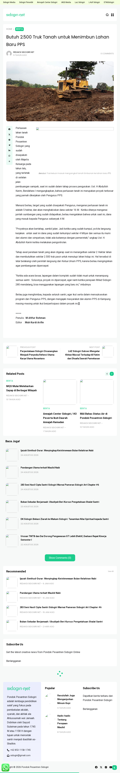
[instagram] (106, 767)
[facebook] (96, 767)
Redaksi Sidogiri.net (23, 52)
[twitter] (101, 767)
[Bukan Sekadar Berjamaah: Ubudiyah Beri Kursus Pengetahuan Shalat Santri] (12, 506)
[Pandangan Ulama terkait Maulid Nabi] (12, 472)
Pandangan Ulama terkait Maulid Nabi (40, 467)
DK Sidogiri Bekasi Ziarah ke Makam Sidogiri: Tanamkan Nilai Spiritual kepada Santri (65, 519)
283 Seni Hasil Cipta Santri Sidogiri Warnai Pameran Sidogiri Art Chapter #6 (60, 485)
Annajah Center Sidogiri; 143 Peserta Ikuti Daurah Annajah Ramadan (60, 418)
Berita (19, 29)
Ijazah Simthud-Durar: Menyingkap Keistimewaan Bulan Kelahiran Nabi (57, 450)
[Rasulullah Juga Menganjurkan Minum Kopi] (50, 699)
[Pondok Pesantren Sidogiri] (15, 15)
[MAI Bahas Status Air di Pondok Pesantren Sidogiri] (97, 392)
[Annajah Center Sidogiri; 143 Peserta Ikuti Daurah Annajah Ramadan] (60, 392)
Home (9, 29)
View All (111, 571)
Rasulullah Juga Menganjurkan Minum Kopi (66, 699)
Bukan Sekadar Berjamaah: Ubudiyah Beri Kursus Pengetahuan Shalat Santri (60, 502)
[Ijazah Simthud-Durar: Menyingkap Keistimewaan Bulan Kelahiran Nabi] (12, 455)
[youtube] (111, 767)
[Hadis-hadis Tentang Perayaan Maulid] (50, 719)
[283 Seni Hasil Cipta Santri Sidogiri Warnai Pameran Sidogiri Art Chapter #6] (12, 489)
